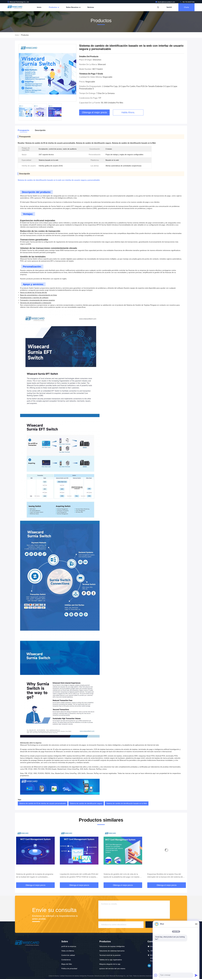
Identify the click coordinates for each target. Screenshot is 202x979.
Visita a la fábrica (67, 951)
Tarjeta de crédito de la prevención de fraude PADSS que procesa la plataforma (165, 875)
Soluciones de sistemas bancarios (111, 951)
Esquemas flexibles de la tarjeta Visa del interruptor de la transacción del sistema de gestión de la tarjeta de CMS (121, 875)
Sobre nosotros (72, 7)
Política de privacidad (69, 968)
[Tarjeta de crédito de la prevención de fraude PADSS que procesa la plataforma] (166, 850)
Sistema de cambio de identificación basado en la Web (126, 803)
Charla (186, 7)
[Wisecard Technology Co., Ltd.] (14, 7)
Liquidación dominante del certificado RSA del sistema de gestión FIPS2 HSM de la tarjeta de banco (35, 875)
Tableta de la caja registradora (110, 960)
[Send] (196, 975)
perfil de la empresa (68, 946)
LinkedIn (149, 965)
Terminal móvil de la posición (110, 955)
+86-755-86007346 (188, 2)
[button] (19, 855)
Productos (53, 7)
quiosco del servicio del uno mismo (112, 968)
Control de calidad (68, 955)
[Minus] (196, 924)
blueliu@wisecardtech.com (166, 2)
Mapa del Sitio (66, 964)
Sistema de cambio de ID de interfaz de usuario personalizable (42, 803)
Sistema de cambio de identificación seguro (86, 803)
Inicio (39, 7)
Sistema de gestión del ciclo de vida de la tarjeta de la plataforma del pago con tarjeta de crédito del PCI (79, 875)
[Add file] (155, 975)
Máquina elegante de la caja (109, 964)
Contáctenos (66, 960)
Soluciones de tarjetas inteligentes (112, 946)
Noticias (90, 7)
